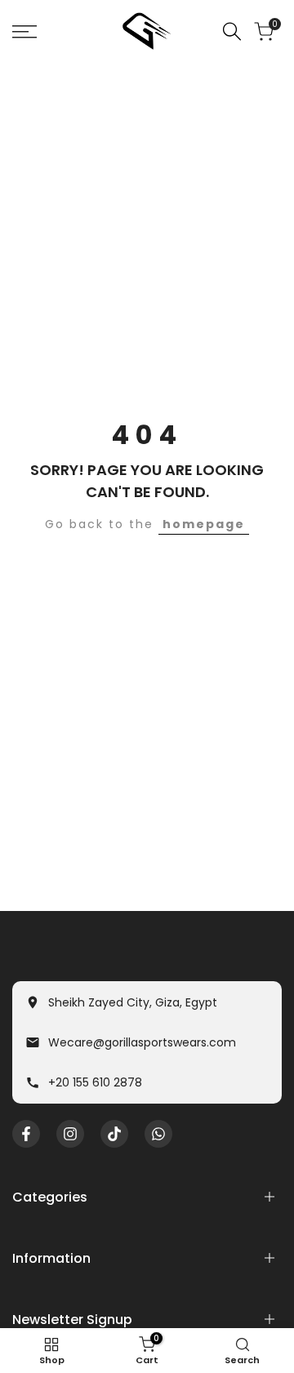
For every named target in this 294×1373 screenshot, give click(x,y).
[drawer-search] (232, 31)
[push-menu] (24, 32)
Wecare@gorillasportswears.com (142, 1042)
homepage (204, 524)
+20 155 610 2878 (95, 1082)
